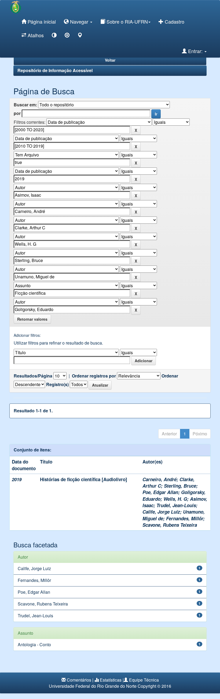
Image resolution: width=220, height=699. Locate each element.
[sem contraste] (67, 36)
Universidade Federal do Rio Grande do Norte (93, 686)
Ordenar (170, 376)
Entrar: (195, 50)
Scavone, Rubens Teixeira (169, 525)
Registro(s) (57, 384)
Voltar (110, 60)
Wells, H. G (175, 499)
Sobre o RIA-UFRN (126, 21)
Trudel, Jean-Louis (176, 505)
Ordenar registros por (94, 376)
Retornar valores (32, 319)
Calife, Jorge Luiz (161, 512)
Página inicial (41, 21)
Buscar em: (25, 105)
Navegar (79, 21)
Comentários (79, 680)
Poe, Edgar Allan (160, 492)
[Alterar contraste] (54, 36)
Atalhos (35, 35)
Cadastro (173, 21)
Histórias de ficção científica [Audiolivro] (83, 479)
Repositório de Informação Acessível (55, 70)
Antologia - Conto (34, 644)
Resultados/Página (33, 376)
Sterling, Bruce (180, 486)
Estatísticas (111, 680)
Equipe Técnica (144, 680)
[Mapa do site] (80, 36)
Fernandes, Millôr (184, 518)
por (17, 113)
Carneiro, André (159, 479)
